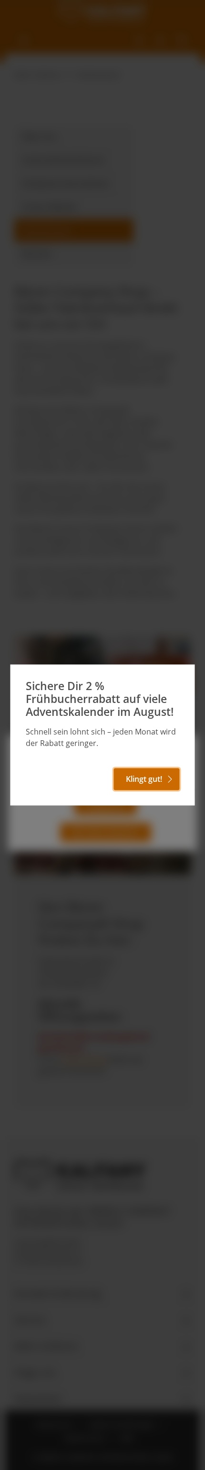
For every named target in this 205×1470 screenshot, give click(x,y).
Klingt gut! (144, 779)
